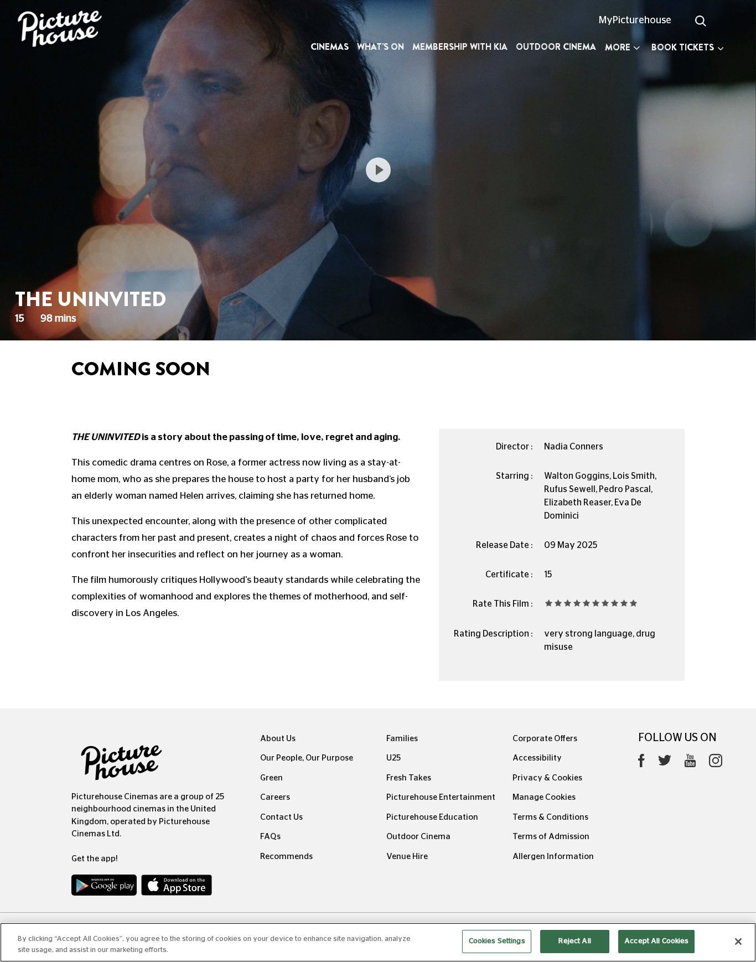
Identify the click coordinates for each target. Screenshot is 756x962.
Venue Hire (407, 856)
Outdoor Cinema (556, 46)
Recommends (286, 856)
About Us (278, 739)
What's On (380, 46)
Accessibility (537, 758)
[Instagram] (715, 763)
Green (271, 778)
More (617, 47)
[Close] (738, 941)
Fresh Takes (408, 778)
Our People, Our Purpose (306, 758)
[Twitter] (664, 763)
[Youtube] (690, 763)
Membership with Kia (460, 46)
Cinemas (329, 46)
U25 (393, 758)
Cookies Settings (497, 941)
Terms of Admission (550, 836)
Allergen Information (553, 856)
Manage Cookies (544, 797)
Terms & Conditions (550, 817)
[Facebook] (641, 763)
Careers (275, 797)
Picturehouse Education (432, 817)
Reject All (574, 941)
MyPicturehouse (635, 20)
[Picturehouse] (63, 30)
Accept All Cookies (656, 941)
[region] (378, 942)
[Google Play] (105, 888)
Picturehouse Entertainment (440, 797)
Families (402, 739)
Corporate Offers (544, 739)
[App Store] (176, 888)
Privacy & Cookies (547, 778)
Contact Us (281, 817)
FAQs (270, 836)
